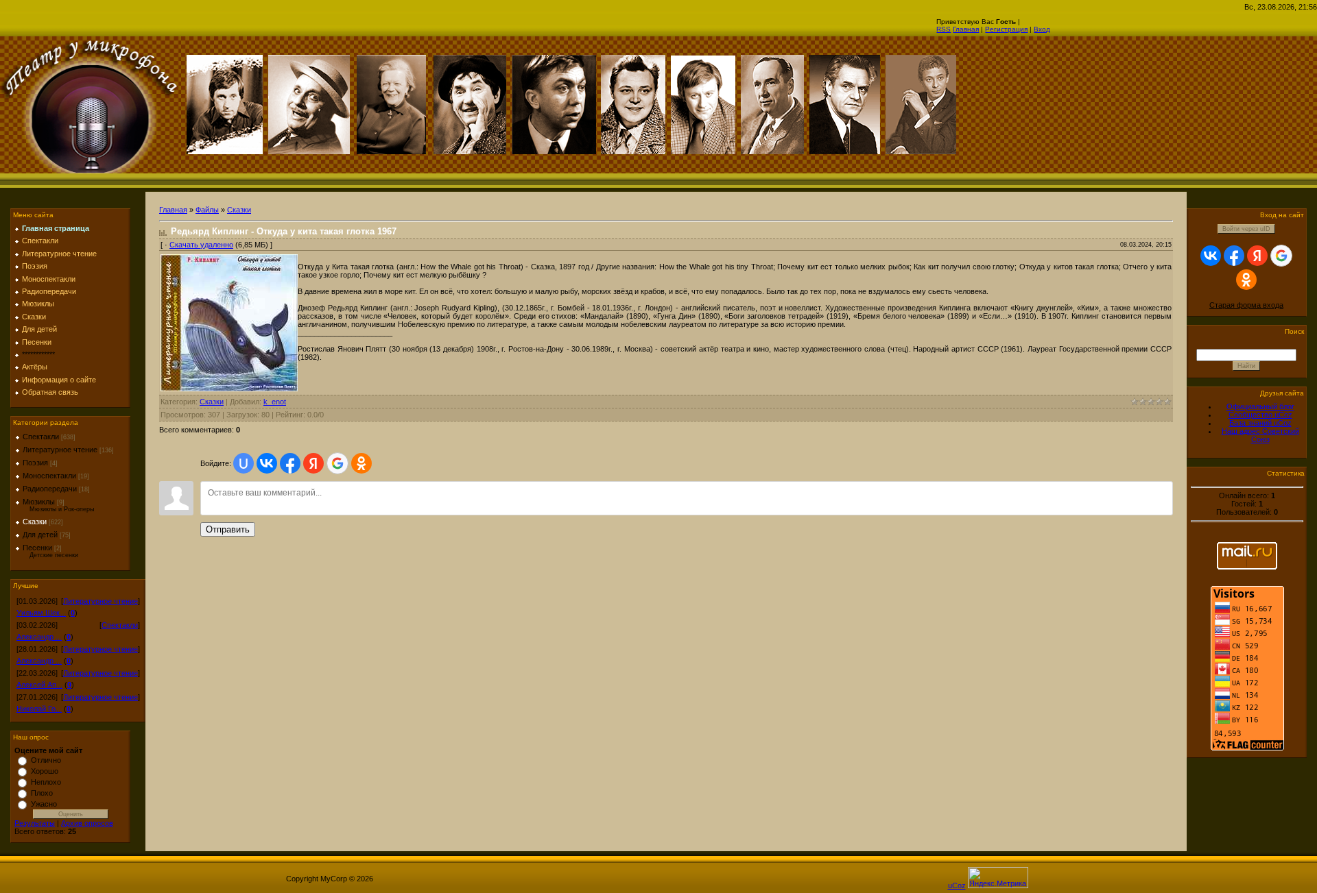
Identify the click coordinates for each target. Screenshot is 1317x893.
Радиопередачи (50, 489)
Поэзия (35, 462)
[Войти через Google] (337, 463)
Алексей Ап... (39, 685)
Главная (966, 29)
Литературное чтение (60, 449)
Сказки (35, 521)
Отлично (46, 760)
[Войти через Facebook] (290, 463)
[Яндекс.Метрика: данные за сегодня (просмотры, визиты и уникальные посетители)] (998, 877)
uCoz (957, 885)
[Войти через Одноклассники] (361, 463)
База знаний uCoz (1260, 423)
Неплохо (46, 782)
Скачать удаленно (201, 245)
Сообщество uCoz (1260, 415)
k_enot (274, 401)
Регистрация (1006, 29)
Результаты (34, 823)
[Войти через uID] (243, 463)
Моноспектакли (49, 476)
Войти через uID (1246, 228)
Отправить (228, 529)
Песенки (37, 547)
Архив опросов (87, 823)
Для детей (40, 534)
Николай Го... (39, 709)
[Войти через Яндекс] (313, 463)
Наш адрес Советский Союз (1260, 435)
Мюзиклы (39, 502)
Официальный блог (1260, 406)
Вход (1042, 29)
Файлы (207, 210)
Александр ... (39, 637)
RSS (943, 29)
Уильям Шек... (41, 613)
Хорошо (44, 771)
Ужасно (44, 804)
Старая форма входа (1246, 305)
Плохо (42, 793)
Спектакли (41, 436)
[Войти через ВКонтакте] (267, 463)
